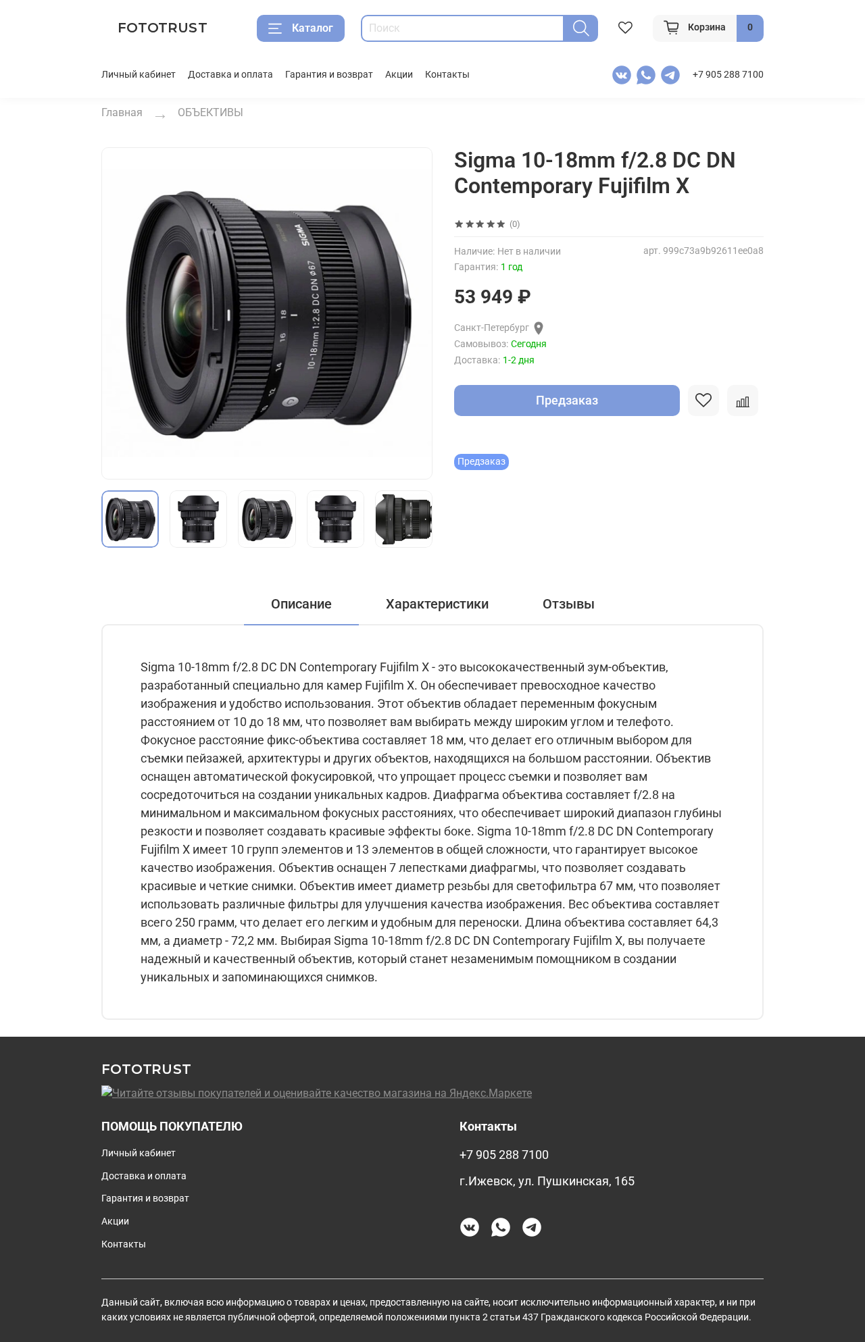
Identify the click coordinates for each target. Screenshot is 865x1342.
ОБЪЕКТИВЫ (210, 112)
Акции (399, 74)
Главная (122, 112)
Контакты (447, 74)
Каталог (312, 28)
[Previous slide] (123, 313)
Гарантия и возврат (329, 74)
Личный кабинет (138, 74)
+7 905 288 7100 (728, 74)
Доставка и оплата (230, 74)
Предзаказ (567, 400)
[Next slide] (411, 313)
